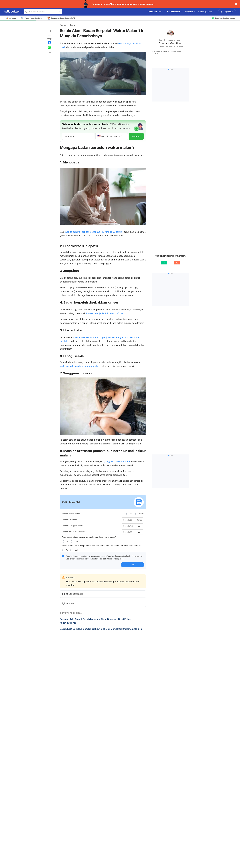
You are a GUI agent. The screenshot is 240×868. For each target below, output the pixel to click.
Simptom (73, 25)
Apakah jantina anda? (71, 514)
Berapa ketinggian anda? (72, 526)
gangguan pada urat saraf (117, 461)
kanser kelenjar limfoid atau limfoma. (105, 313)
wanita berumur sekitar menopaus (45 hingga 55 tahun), (94, 232)
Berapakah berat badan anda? (74, 532)
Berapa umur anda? (70, 520)
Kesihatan (63, 25)
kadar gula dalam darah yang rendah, (79, 366)
